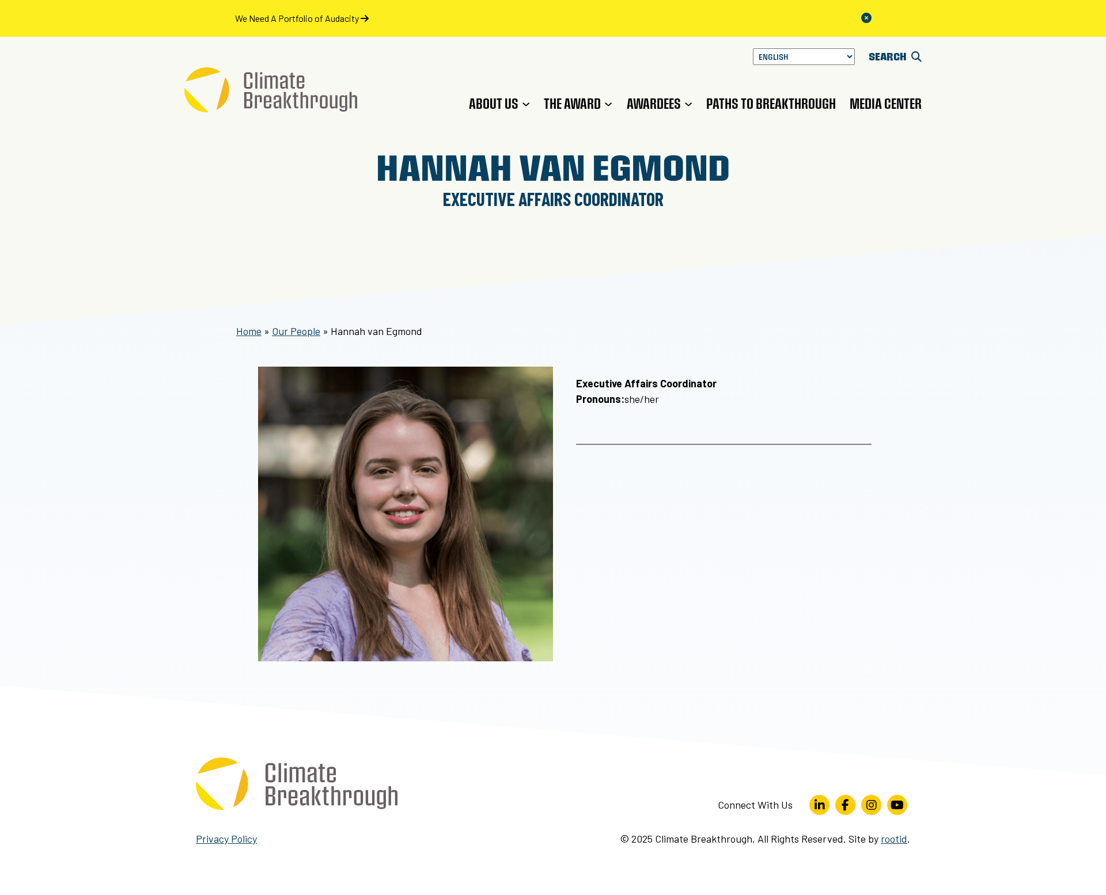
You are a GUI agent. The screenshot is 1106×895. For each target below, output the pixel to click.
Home (249, 331)
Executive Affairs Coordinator (553, 199)
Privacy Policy (226, 838)
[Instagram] (871, 805)
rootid (894, 838)
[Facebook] (845, 805)
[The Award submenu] (608, 104)
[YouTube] (897, 805)
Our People (296, 331)
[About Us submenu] (526, 104)
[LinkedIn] (819, 805)
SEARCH (889, 56)
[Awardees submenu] (688, 104)
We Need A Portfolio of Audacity (298, 18)
